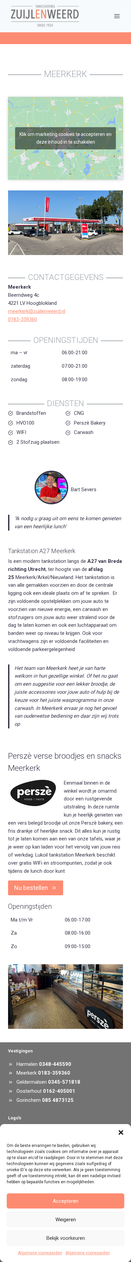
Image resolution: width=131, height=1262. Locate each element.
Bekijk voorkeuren (65, 1238)
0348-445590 (55, 1064)
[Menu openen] (117, 16)
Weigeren (65, 1220)
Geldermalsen (31, 1082)
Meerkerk (26, 1073)
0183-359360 (22, 319)
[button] (121, 1132)
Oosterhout (29, 1091)
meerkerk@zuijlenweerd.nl (36, 311)
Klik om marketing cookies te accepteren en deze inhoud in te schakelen (65, 138)
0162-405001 (59, 1091)
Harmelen (27, 1064)
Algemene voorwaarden (40, 1253)
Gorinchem (29, 1100)
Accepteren (65, 1201)
